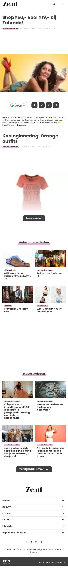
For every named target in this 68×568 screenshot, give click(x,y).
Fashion (6, 513)
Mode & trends (10, 28)
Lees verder (34, 218)
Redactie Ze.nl (49, 28)
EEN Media (60, 562)
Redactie (11, 549)
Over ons (21, 549)
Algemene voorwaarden (48, 549)
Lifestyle (7, 526)
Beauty (6, 506)
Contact (33, 552)
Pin (49, 105)
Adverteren (31, 549)
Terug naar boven (31, 469)
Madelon (47, 147)
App (56, 105)
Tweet (42, 105)
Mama (6, 500)
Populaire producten (14, 532)
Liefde (5, 519)
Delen (34, 105)
